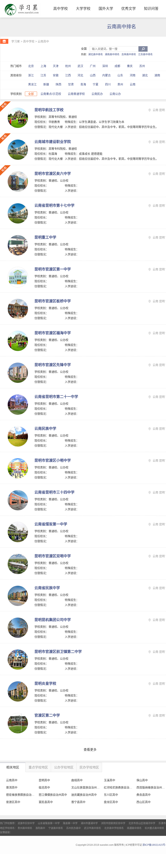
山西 (93, 75)
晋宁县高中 (78, 802)
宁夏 (95, 84)
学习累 (15, 41)
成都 (117, 66)
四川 (108, 84)
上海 (43, 66)
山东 (120, 75)
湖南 (157, 75)
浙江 (31, 75)
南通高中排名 (134, 828)
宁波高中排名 (55, 828)
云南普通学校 (76, 93)
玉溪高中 (109, 780)
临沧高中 (44, 787)
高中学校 (60, 9)
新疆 (46, 84)
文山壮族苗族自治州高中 (85, 787)
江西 (68, 75)
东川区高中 (111, 794)
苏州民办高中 (73, 828)
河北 (80, 75)
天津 (56, 66)
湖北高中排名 (95, 54)
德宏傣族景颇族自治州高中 (20, 794)
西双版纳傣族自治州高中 (150, 787)
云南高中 (43, 41)
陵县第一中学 (70, 823)
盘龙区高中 (111, 802)
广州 (93, 66)
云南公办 (115, 93)
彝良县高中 (143, 794)
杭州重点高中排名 (154, 828)
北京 (31, 66)
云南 (132, 84)
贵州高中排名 (25, 828)
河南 (132, 75)
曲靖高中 (77, 780)
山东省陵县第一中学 (49, 823)
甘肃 (71, 84)
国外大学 (106, 9)
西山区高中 (143, 802)
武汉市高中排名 (92, 828)
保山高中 (142, 780)
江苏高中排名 (145, 54)
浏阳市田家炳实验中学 (113, 823)
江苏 (43, 75)
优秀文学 (128, 9)
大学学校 (83, 9)
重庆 (130, 66)
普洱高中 (11, 787)
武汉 (80, 66)
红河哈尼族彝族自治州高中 (118, 787)
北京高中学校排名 (114, 828)
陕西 (58, 84)
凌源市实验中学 (26, 823)
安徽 (56, 75)
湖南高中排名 (112, 54)
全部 (31, 93)
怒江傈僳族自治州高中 (53, 794)
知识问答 (151, 9)
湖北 (145, 75)
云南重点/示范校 (50, 93)
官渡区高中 (13, 802)
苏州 (142, 66)
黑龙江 (32, 84)
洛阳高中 (40, 828)
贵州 (120, 84)
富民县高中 (46, 802)
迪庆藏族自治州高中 (84, 794)
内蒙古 (106, 75)
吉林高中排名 (128, 54)
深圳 (105, 66)
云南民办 (97, 93)
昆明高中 (44, 780)
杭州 (68, 66)
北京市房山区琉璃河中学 (142, 823)
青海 (83, 84)
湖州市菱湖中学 (89, 823)
